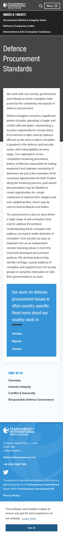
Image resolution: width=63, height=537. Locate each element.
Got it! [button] (31, 527)
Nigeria (16, 341)
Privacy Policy (11, 495)
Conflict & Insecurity (21, 393)
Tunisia (17, 348)
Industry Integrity (19, 386)
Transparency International (43, 484)
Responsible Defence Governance (31, 399)
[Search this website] (40, 6)
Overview (14, 380)
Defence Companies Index (18, 25)
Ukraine (17, 333)
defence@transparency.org (19, 457)
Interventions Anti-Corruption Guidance (27, 31)
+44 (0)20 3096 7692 (15, 464)
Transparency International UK (36, 488)
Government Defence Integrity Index (24, 20)
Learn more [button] (29, 518)
